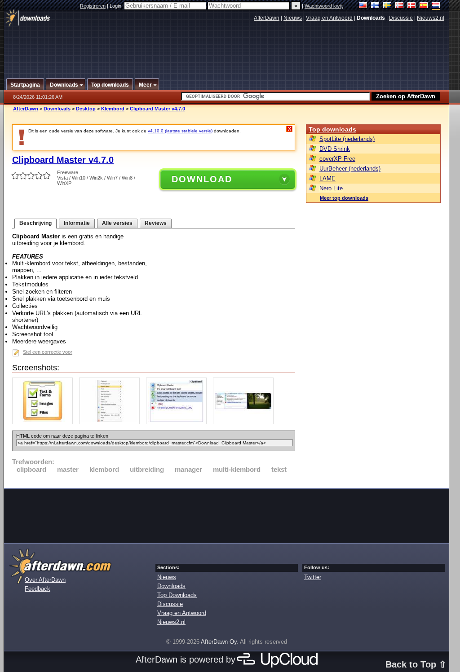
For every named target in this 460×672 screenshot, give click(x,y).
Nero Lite (331, 188)
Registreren (93, 6)
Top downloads (332, 129)
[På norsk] (399, 6)
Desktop (86, 108)
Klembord (112, 108)
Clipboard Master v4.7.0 (157, 108)
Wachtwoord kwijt (324, 6)
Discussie (401, 18)
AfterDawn (266, 18)
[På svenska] (387, 6)
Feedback (37, 588)
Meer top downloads (344, 198)
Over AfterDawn (45, 579)
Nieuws (292, 18)
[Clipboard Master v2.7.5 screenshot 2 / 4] (111, 422)
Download (202, 179)
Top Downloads (177, 595)
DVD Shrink (334, 148)
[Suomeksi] (375, 6)
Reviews (156, 223)
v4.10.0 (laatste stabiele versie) (180, 130)
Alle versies (117, 223)
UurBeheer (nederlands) (349, 168)
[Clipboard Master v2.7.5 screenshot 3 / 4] (178, 422)
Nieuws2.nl (430, 18)
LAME (327, 178)
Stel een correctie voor (47, 352)
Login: (117, 6)
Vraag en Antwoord (329, 18)
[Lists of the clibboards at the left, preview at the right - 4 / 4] (245, 422)
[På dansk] (411, 6)
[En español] (424, 6)
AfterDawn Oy (219, 641)
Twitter (312, 577)
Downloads (57, 108)
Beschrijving (35, 223)
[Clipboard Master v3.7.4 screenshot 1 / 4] (44, 422)
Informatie (77, 223)
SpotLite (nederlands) (347, 139)
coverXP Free (337, 158)
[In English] (363, 6)
